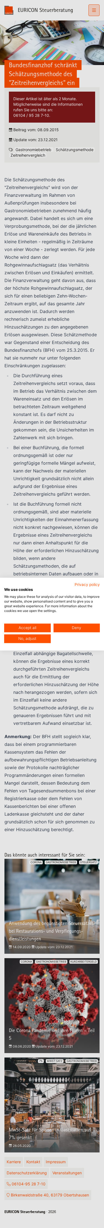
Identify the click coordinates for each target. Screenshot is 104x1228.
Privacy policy (87, 584)
